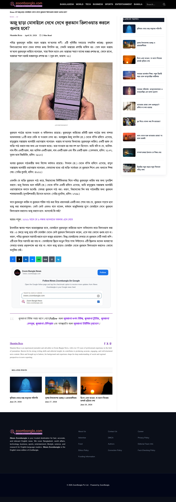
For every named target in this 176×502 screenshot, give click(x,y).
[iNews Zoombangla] (26, 4)
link (45, 259)
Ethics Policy (83, 450)
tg (58, 259)
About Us (82, 431)
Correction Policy (115, 450)
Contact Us (112, 431)
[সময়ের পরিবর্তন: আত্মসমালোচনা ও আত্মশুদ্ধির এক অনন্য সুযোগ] (129, 90)
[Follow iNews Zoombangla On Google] (61, 298)
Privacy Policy (143, 438)
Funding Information (86, 456)
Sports (109, 4)
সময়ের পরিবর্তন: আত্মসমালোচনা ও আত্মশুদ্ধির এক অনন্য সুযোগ (150, 90)
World (79, 4)
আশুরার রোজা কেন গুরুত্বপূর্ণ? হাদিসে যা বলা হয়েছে (148, 106)
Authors (111, 444)
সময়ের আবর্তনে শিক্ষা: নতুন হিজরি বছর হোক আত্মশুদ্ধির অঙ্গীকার (149, 75)
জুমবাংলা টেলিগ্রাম (44, 323)
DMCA (110, 438)
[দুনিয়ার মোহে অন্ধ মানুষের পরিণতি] (26, 386)
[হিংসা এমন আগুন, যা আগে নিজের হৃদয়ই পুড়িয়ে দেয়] (96, 386)
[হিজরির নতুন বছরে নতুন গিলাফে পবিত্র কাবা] (129, 168)
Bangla (138, 4)
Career (141, 431)
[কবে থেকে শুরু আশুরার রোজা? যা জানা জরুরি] (129, 137)
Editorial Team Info (145, 444)
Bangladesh (67, 4)
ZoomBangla (104, 485)
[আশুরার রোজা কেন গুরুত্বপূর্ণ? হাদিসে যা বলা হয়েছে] (129, 106)
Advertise (82, 438)
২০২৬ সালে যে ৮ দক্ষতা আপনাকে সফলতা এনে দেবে (48, 220)
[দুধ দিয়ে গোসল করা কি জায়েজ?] (129, 121)
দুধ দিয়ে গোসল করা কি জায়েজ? (148, 121)
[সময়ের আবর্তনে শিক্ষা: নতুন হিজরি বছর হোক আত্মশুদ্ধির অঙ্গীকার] (129, 75)
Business (98, 4)
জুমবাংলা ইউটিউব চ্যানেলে (86, 323)
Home (12, 12)
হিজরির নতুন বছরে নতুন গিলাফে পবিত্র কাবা (148, 168)
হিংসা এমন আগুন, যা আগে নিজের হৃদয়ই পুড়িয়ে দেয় (95, 399)
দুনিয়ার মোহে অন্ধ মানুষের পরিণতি (24, 398)
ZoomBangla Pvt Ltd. (81, 485)
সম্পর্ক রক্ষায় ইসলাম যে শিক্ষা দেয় (149, 152)
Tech (88, 4)
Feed (80, 444)
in (26, 259)
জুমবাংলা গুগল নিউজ (73, 318)
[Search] (164, 4)
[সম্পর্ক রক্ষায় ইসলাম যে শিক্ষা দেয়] (129, 152)
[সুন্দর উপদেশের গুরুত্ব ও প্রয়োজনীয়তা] (61, 386)
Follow (103, 272)
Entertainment (123, 4)
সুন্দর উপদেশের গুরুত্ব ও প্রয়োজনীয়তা (61, 398)
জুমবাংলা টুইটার (91, 318)
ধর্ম (16, 12)
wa (39, 259)
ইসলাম (12, 17)
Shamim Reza (16, 35)
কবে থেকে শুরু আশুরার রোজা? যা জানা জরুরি (149, 137)
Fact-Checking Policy (146, 450)
